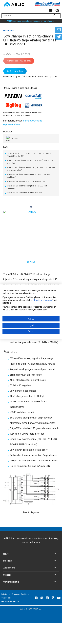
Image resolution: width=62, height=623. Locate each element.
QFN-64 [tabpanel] (31, 262)
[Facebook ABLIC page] (36, 597)
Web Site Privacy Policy (10, 601)
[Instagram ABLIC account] (42, 597)
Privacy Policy (6, 598)
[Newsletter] (58, 37)
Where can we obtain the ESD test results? (24, 193)
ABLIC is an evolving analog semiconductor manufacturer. (31, 21)
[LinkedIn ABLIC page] (47, 597)
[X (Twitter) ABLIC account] (53, 597)
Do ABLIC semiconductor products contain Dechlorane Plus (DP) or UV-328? (29, 154)
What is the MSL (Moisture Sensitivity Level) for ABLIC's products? (30, 161)
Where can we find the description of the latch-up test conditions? (28, 175)
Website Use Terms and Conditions (15, 594)
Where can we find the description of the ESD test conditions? (27, 187)
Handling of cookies (43, 300)
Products (7, 561)
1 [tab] (31, 205)
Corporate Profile (11, 582)
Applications (9, 567)
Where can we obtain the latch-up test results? (26, 181)
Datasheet (20, 60)
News (6, 554)
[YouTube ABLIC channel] (58, 597)
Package (8, 131)
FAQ (5, 147)
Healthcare (8, 30)
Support (7, 575)
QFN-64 (15, 139)
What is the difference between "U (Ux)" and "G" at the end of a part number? (31, 168)
